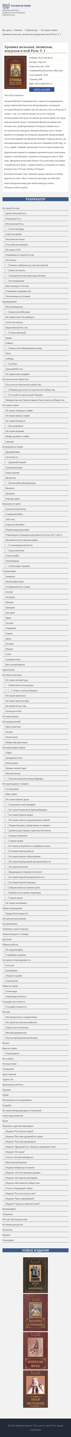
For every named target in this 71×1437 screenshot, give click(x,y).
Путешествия (9, 1063)
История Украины (15, 431)
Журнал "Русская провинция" (21, 1141)
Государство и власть (13, 1001)
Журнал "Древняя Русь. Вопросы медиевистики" (31, 1146)
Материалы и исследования (16, 1099)
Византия (11, 477)
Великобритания (15, 581)
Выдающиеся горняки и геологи (25, 871)
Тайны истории (10, 985)
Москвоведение (14, 306)
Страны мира (9, 571)
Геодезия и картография (22, 804)
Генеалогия (12, 980)
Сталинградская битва (21, 545)
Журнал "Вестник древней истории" (25, 1136)
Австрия (10, 612)
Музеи (5, 1042)
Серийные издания (16, 954)
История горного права (21, 814)
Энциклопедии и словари (15, 934)
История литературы (17, 680)
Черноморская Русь (16, 996)
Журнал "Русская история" (20, 1131)
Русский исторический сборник (26, 394)
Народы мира (13, 498)
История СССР (13, 249)
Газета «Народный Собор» (19, 1188)
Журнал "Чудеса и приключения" (23, 1203)
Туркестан (7, 1079)
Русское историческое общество (23, 384)
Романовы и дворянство (18, 291)
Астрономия (12, 788)
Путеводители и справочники (21, 1017)
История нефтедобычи (21, 851)
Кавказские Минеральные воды (25, 348)
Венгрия (10, 607)
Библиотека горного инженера (25, 892)
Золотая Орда (16, 228)
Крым (9, 337)
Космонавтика (9, 923)
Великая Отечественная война (22, 540)
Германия (11, 628)
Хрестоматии (9, 1074)
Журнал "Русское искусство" (21, 1193)
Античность (12, 457)
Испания (10, 597)
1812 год (10, 519)
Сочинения (8, 1068)
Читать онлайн (42, 89)
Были (5, 1120)
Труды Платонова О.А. (17, 913)
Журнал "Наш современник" (20, 1198)
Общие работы (10, 944)
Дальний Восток (14, 368)
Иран (8, 638)
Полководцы (12, 560)
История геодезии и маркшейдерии (28, 809)
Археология (8, 669)
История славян (10, 405)
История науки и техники (15, 783)
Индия (9, 648)
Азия (8, 654)
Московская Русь (15, 223)
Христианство (13, 726)
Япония (10, 602)
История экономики (16, 902)
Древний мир (13, 451)
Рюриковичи (12, 1053)
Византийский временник (22, 482)
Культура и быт (14, 711)
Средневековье (14, 467)
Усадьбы (6, 1105)
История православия (13, 747)
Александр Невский (12, 1115)
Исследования (16, 280)
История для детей (12, 1224)
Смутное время (14, 234)
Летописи (11, 260)
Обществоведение (12, 908)
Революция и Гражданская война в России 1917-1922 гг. (34, 534)
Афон (9, 752)
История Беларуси (15, 420)
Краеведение (9, 301)
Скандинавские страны (18, 586)
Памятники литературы (21, 685)
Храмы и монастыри (16, 768)
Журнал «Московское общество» (23, 1182)
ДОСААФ (7, 939)
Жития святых (13, 773)
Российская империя (17, 244)
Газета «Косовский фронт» (20, 1157)
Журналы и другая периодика (17, 1125)
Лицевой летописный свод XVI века (27, 275)
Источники (8, 1058)
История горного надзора (22, 882)
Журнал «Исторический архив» (22, 1177)
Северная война (14, 514)
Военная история (11, 503)
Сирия (9, 633)
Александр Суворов (19, 565)
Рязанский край (17, 332)
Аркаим (10, 441)
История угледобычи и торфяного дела (29, 845)
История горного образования (24, 856)
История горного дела (17, 799)
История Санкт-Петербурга (20, 317)
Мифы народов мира (16, 742)
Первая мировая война (17, 529)
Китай (9, 591)
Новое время (12, 472)
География (8, 1240)
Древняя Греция (17, 462)
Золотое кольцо (14, 322)
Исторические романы (14, 918)
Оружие (6, 1089)
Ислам (9, 731)
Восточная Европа (15, 664)
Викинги (10, 488)
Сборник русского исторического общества (32, 389)
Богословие (12, 762)
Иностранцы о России (17, 285)
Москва (6, 1011)
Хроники (10, 493)
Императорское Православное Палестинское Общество (35, 400)
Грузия (9, 622)
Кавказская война (15, 524)
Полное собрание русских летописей (28, 265)
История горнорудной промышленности (30, 861)
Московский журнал (16, 1162)
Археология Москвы (19, 311)
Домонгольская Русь (12, 1084)
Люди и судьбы (14, 975)
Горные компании (18, 835)
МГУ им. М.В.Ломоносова (14, 1219)
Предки (6, 1234)
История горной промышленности (26, 877)
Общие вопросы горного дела (24, 887)
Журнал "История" (15, 1151)
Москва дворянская (16, 1032)
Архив (5, 1094)
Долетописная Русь (16, 213)
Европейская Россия (16, 327)
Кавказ (9, 343)
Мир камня (11, 794)
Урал (8, 353)
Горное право (16, 840)
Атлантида (11, 991)
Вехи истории (9, 1048)
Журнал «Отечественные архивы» (23, 1172)
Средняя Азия (13, 659)
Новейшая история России (20, 254)
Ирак (8, 617)
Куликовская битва (16, 508)
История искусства (16, 705)
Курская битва (16, 550)
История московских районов (21, 1022)
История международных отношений (21, 1110)
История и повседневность (16, 959)
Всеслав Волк (16, 425)
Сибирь (10, 358)
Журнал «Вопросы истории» (20, 1167)
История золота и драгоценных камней (29, 820)
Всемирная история (12, 446)
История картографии (17, 374)
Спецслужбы (12, 555)
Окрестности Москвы (17, 1027)
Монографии (9, 1208)
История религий (11, 721)
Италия (10, 643)
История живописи (16, 695)
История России (10, 208)
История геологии (18, 866)
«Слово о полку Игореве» (25, 690)
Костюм (10, 965)
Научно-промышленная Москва (22, 1037)
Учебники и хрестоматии (15, 928)
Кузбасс (13, 363)
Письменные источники (18, 296)
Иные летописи (17, 270)
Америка (10, 576)
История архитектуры (17, 700)
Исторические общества (15, 379)
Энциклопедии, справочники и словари (29, 825)
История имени (10, 716)
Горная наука (16, 897)
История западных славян (19, 410)
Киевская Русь (13, 218)
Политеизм (12, 737)
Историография (14, 949)
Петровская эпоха (15, 239)
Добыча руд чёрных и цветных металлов (30, 830)
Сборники (7, 1214)
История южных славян (18, 415)
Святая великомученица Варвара (26, 778)
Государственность (16, 1006)
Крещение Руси (14, 757)
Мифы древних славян (17, 436)
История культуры (11, 674)
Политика (7, 1229)
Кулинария (11, 970)
